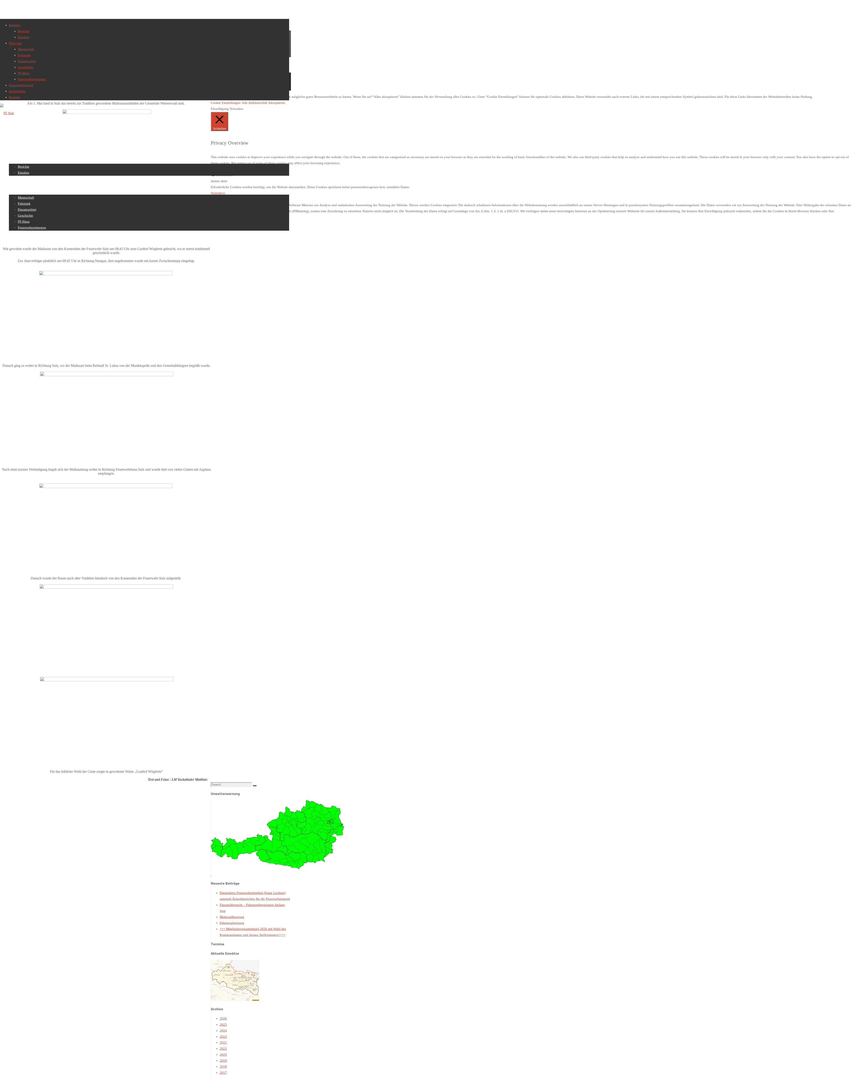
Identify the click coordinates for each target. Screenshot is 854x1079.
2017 (223, 1072)
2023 (223, 1036)
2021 (223, 1048)
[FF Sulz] (7, 113)
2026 (223, 1018)
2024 (223, 1030)
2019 (223, 1060)
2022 (223, 1042)
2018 (223, 1066)
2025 (223, 1024)
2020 (223, 1054)
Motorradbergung (232, 917)
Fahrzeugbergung (232, 923)
